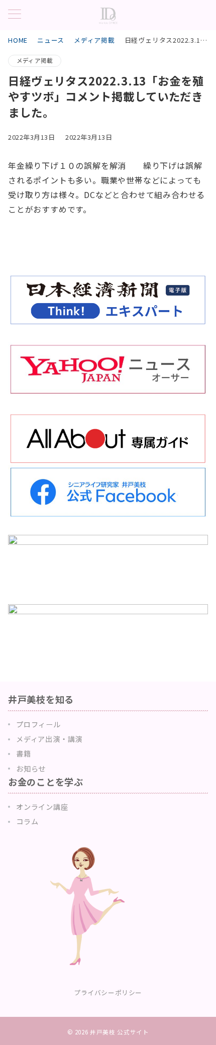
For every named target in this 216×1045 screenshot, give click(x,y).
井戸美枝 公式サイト (119, 1032)
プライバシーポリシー (108, 992)
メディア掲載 (35, 60)
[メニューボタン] (14, 15)
